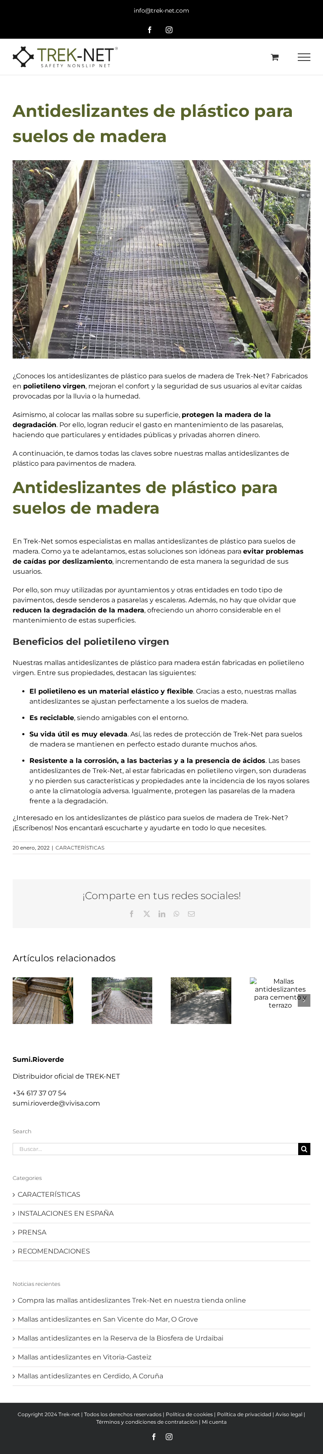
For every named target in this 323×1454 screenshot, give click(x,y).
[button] (19, 1000)
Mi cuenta (214, 1422)
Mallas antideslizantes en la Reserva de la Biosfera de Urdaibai (120, 1338)
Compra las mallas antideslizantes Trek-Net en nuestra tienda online (132, 1300)
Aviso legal (288, 1414)
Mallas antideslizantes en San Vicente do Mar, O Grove (108, 1319)
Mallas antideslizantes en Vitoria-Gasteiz (84, 1357)
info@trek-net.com (161, 10)
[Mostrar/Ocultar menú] (304, 57)
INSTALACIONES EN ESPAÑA (66, 1213)
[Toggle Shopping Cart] (275, 57)
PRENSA (32, 1232)
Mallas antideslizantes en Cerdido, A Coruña (90, 1376)
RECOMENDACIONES (54, 1251)
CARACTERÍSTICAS (80, 847)
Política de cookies (189, 1414)
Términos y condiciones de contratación (147, 1422)
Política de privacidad (244, 1414)
